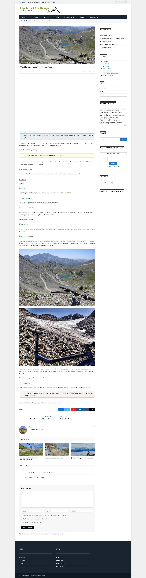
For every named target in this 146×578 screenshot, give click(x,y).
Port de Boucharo (65, 419)
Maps (45, 17)
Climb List (105, 61)
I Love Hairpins (107, 71)
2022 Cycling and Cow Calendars (82, 458)
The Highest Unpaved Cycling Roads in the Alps (42, 472)
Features (56, 17)
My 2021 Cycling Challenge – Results (109, 44)
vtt (59, 403)
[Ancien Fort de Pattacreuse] (57, 449)
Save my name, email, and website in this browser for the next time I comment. (45, 515)
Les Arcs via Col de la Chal (37, 477)
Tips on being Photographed (110, 73)
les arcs (51, 403)
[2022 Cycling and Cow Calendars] (83, 449)
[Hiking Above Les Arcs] (26, 197)
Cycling (34, 403)
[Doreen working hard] (25, 168)
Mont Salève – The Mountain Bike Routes (114, 109)
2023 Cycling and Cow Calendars (108, 35)
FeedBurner (117, 166)
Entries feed (59, 560)
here (66, 162)
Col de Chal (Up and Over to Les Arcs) (42, 419)
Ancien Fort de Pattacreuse (54, 458)
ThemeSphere (41, 575)
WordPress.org (60, 566)
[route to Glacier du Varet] (26, 235)
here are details (39, 155)
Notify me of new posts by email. (32, 522)
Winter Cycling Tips (108, 75)
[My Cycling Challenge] (42, 9)
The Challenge (33, 17)
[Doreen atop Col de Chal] (26, 207)
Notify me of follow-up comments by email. (35, 519)
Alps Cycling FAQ (107, 68)
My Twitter (106, 66)
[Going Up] (22, 188)
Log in (57, 557)
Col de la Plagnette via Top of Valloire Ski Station (41, 2)
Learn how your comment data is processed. (53, 534)
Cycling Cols (103, 88)
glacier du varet (42, 403)
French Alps (85, 71)
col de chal (27, 403)
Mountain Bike (69, 17)
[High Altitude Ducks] (25, 382)
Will (21, 71)
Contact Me (94, 17)
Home (23, 17)
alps (21, 403)
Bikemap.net (33, 131)
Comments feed (60, 563)
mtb (56, 403)
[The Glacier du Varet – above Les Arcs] (57, 45)
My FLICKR (106, 64)
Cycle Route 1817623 (23, 131)
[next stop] (22, 178)
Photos (82, 17)
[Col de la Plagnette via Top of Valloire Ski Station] (31, 449)
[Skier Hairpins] (23, 223)
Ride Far (102, 92)
